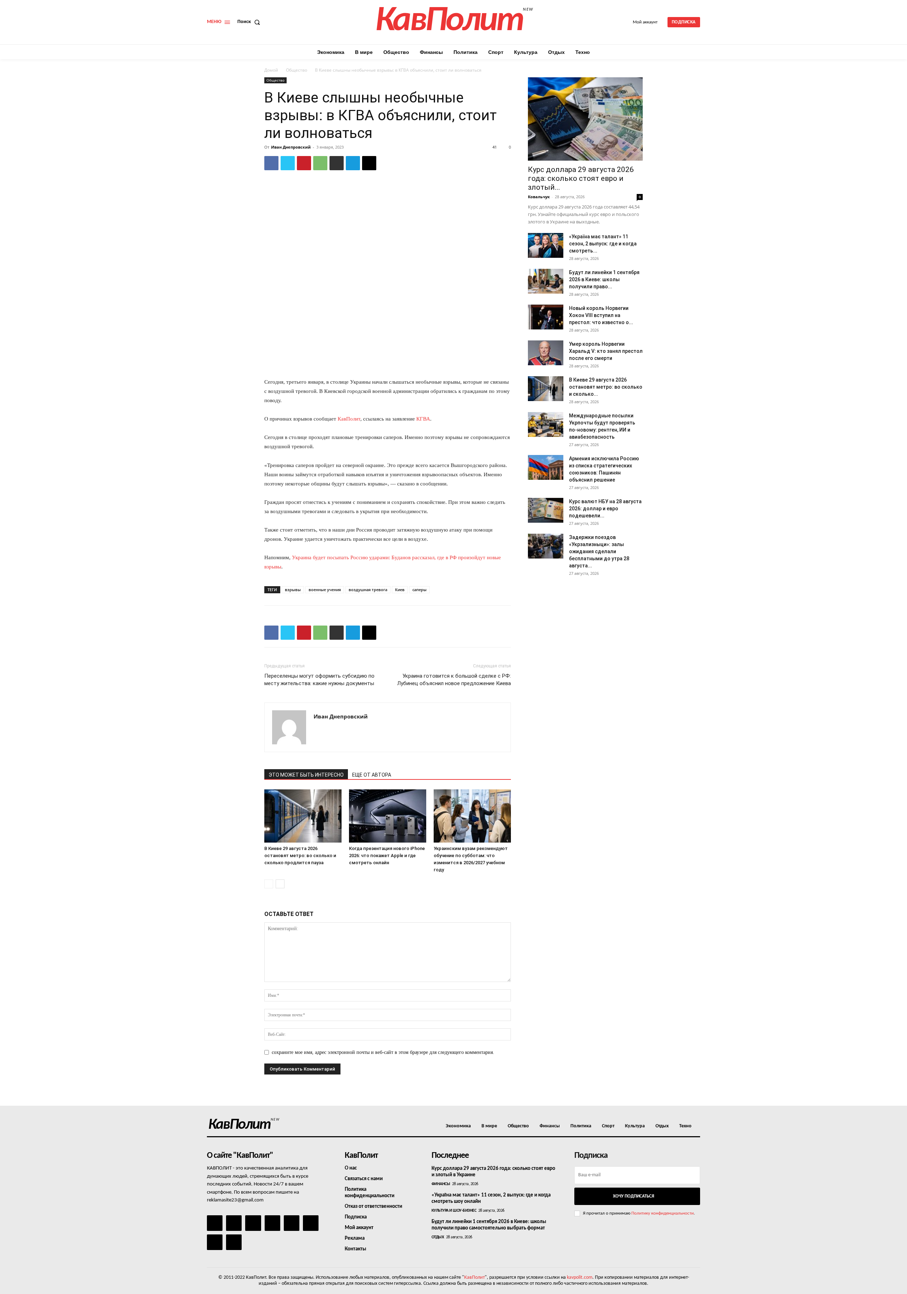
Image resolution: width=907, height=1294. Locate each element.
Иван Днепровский (291, 147)
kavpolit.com (579, 1277)
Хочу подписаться (633, 1196)
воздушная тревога (368, 589)
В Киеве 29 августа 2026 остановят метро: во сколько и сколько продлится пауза (300, 855)
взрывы (293, 589)
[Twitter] (288, 163)
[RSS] (272, 1223)
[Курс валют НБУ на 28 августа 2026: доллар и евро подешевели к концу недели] (545, 510)
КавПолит (349, 419)
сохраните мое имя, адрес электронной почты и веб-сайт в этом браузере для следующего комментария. (383, 1052)
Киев (400, 589)
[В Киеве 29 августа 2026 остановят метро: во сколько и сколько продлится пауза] (303, 816)
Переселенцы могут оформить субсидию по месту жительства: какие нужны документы (319, 680)
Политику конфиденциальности (662, 1213)
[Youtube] (234, 1242)
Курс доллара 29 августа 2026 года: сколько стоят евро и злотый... (581, 178)
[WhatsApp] (320, 163)
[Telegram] (353, 163)
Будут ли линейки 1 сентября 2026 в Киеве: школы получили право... (604, 279)
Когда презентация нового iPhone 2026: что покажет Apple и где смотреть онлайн (387, 855)
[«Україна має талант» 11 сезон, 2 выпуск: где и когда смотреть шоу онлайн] (545, 245)
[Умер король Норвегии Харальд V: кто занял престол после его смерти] (545, 352)
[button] (250, 22)
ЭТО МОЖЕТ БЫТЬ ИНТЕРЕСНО (306, 775)
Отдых (438, 1237)
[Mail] (253, 1223)
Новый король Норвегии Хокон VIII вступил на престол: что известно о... (601, 315)
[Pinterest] (304, 163)
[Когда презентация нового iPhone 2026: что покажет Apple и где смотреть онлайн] (387, 816)
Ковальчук (539, 196)
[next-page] (280, 883)
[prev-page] (268, 883)
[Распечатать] (336, 163)
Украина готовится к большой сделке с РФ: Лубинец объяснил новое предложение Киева (454, 680)
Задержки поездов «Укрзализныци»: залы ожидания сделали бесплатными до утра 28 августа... (599, 551)
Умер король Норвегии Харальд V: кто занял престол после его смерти (606, 351)
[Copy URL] (369, 163)
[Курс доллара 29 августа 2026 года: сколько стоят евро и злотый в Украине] (585, 119)
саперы (419, 589)
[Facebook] (271, 163)
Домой (271, 70)
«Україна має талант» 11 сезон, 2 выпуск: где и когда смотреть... (603, 244)
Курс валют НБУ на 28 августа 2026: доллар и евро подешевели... (605, 508)
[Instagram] (234, 1223)
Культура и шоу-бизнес (454, 1211)
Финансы (441, 1184)
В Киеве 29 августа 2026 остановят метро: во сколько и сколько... (605, 387)
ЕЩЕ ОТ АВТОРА (371, 775)
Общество (296, 70)
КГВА (423, 419)
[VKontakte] (214, 1242)
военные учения (325, 589)
